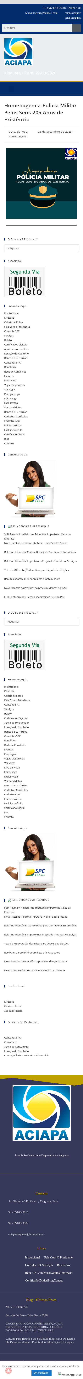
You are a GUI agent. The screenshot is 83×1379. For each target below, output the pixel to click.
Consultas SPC (12, 362)
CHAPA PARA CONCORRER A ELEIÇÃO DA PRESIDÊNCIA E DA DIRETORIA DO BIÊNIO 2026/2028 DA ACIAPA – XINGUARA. (35, 1327)
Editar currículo (13, 425)
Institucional (11, 313)
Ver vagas (9, 389)
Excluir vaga (11, 403)
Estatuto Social (12, 1006)
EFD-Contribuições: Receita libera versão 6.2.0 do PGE (34, 597)
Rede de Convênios (15, 371)
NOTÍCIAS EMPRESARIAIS (32, 526)
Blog (6, 438)
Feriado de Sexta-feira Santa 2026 (27, 1315)
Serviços (9, 335)
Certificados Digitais (15, 344)
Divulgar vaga (12, 394)
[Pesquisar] (76, 28)
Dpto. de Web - (18, 131)
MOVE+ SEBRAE (17, 1307)
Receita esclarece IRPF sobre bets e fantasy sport (32, 579)
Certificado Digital (14, 434)
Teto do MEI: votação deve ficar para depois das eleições (36, 570)
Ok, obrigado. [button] (41, 1372)
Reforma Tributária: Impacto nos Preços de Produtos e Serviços (40, 561)
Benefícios (10, 367)
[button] (11, 89)
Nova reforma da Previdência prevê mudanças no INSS (35, 588)
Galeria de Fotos (13, 322)
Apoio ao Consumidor (16, 1046)
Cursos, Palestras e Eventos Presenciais (26, 1055)
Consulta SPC (11, 331)
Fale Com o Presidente (17, 326)
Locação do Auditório (16, 353)
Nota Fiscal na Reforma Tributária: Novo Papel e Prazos (35, 543)
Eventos (9, 376)
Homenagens (17, 136)
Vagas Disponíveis (14, 385)
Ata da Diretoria (13, 1010)
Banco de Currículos (15, 358)
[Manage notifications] (8, 1370)
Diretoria (9, 317)
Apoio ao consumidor (16, 349)
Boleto (8, 340)
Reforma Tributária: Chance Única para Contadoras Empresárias (40, 552)
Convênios (10, 1042)
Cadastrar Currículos (16, 416)
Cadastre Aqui (12, 421)
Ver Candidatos (13, 407)
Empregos (10, 380)
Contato (9, 443)
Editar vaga (10, 398)
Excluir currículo (13, 430)
